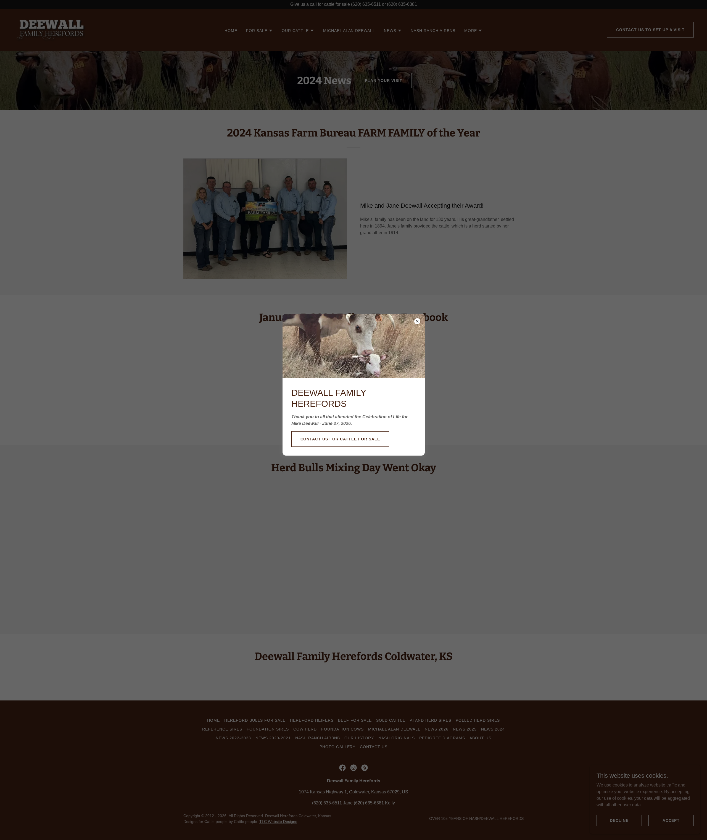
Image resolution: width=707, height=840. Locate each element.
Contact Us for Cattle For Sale (340, 439)
